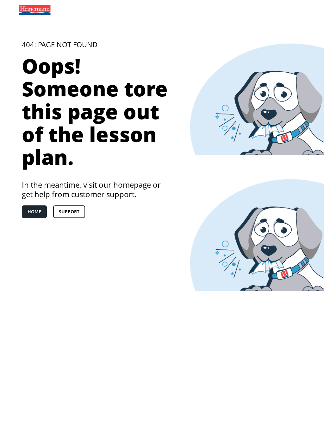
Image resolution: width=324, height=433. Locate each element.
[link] (33, 9)
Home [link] (34, 212)
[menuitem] (33, 9)
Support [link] (69, 212)
